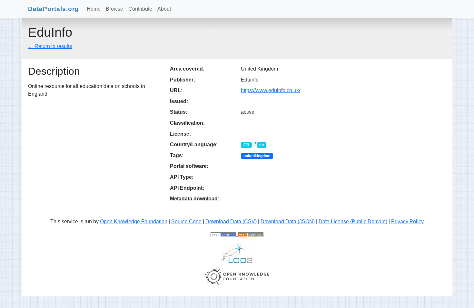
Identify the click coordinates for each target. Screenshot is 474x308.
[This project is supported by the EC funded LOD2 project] (237, 252)
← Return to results (50, 46)
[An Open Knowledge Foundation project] (237, 276)
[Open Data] (224, 234)
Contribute (140, 9)
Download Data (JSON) (288, 221)
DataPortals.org (53, 8)
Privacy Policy (407, 221)
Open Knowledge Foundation (133, 221)
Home (94, 9)
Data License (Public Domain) (353, 221)
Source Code (186, 221)
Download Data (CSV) (231, 221)
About (164, 9)
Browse (114, 9)
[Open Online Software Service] (250, 234)
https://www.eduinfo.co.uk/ (270, 90)
